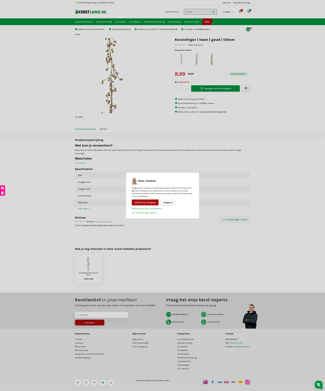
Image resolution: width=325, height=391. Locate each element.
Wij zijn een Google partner (144, 213)
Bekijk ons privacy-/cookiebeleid (147, 208)
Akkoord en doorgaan (145, 202)
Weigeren (168, 202)
